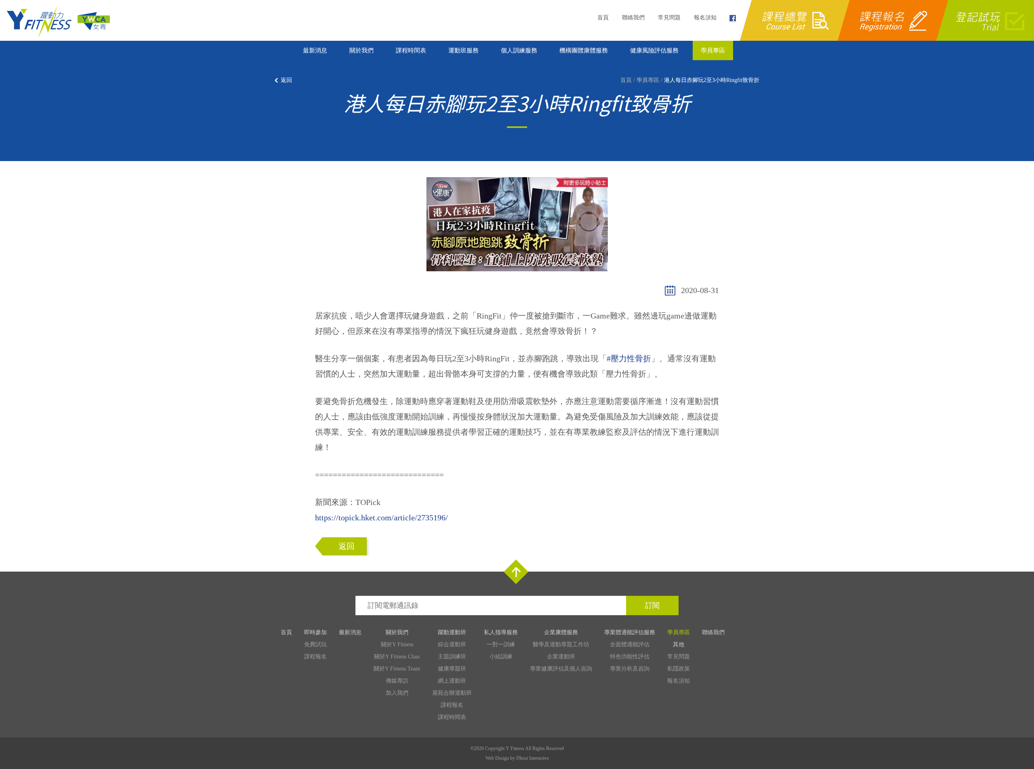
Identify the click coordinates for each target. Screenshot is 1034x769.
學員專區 (713, 50)
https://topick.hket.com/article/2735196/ (381, 517)
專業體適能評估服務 (629, 632)
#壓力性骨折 (629, 358)
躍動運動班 (452, 632)
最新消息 (315, 50)
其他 (678, 644)
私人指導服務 (501, 632)
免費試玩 (315, 644)
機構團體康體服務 (583, 50)
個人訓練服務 (519, 50)
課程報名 (315, 657)
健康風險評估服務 (654, 50)
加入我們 (397, 693)
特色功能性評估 (629, 657)
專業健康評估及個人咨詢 (561, 669)
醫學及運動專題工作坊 (561, 644)
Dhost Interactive (532, 758)
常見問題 (669, 18)
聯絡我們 (633, 18)
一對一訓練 (501, 644)
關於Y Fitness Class (397, 657)
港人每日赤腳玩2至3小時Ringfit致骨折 (711, 80)
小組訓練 (501, 657)
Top (516, 571)
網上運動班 (452, 681)
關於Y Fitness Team (397, 669)
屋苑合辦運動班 (452, 693)
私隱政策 (678, 669)
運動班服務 (463, 50)
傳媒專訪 (397, 681)
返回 (286, 80)
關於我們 (361, 50)
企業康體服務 (561, 632)
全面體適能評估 (629, 644)
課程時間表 (411, 50)
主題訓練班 (452, 657)
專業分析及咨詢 (629, 669)
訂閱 (652, 605)
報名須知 (705, 18)
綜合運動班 (452, 644)
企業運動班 (561, 657)
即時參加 (315, 632)
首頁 (603, 18)
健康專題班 (452, 669)
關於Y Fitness (397, 644)
